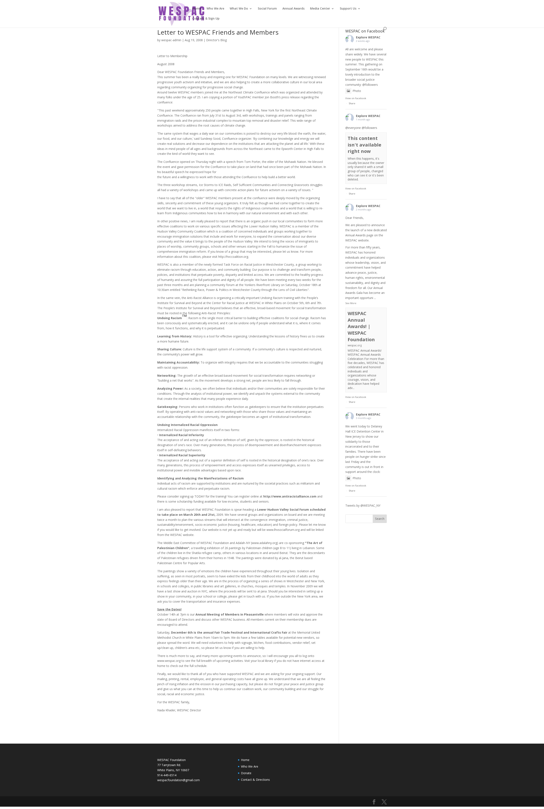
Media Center (320, 8)
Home (196, 8)
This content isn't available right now (364, 144)
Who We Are (215, 8)
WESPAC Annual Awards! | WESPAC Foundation (361, 326)
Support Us (348, 8)
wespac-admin (171, 40)
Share (352, 103)
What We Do (239, 8)
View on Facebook (355, 98)
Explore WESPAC (368, 37)
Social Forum (267, 8)
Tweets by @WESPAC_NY (362, 505)
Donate (246, 773)
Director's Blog (216, 40)
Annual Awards (293, 8)
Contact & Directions (255, 780)
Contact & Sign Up (206, 18)
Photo (357, 91)
